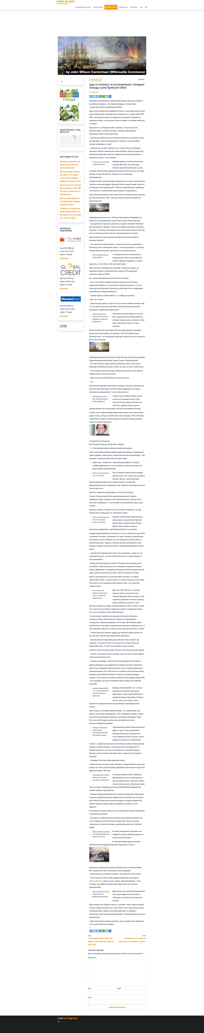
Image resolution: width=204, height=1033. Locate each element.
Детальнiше (64, 258)
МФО (146, 7)
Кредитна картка (123, 7)
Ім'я (89, 988)
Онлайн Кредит (95, 92)
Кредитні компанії (98, 7)
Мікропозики (133, 7)
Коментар (92, 957)
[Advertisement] (102, 22)
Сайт (89, 997)
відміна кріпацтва (95, 881)
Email (119, 988)
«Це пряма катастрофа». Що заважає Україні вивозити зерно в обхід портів (70, 164)
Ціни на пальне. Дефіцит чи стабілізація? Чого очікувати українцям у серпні (70, 201)
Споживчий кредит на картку (83, 7)
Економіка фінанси (111, 7)
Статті (141, 7)
